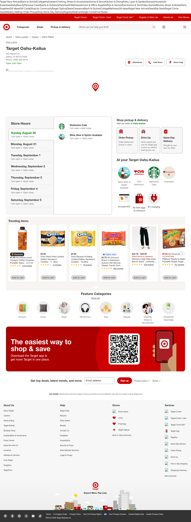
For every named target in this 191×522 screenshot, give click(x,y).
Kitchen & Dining (114, 1)
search (154, 27)
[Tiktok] (40, 516)
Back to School (29, 1)
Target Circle (89, 11)
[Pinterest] (5, 516)
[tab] (31, 134)
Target (9, 37)
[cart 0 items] (184, 27)
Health (67, 5)
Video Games (149, 5)
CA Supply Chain (60, 514)
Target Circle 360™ (125, 17)
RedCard (77, 11)
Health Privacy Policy (154, 514)
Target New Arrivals (10, 1)
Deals (70, 8)
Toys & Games (114, 5)
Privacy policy (141, 380)
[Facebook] (12, 516)
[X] (26, 516)
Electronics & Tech (132, 5)
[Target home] (6, 27)
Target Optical (59, 8)
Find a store (11, 42)
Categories (23, 27)
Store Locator (21, 37)
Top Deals (160, 8)
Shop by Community (41, 8)
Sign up (124, 380)
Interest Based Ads (136, 514)
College (41, 1)
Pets (61, 5)
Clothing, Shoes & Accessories (73, 1)
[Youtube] (33, 516)
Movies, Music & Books (168, 5)
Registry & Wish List (148, 17)
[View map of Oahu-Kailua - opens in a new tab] (95, 90)
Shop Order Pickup (27, 11)
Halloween (51, 1)
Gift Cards (25, 8)
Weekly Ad (11, 11)
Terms (155, 380)
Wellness (76, 5)
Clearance (78, 8)
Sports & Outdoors (49, 5)
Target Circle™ (80, 17)
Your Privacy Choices (117, 514)
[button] (17, 254)
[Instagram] (19, 516)
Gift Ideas (14, 8)
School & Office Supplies (94, 5)
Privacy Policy (75, 514)
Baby (14, 5)
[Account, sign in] (169, 27)
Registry (68, 11)
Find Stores (102, 11)
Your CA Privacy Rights (92, 514)
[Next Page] (182, 253)
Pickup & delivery (60, 27)
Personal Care (31, 5)
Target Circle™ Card (102, 17)
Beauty (20, 5)
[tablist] (30, 166)
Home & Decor (97, 1)
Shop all (95, 298)
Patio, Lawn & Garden (134, 1)
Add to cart (18, 277)
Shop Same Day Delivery (50, 11)
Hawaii (35, 37)
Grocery (150, 1)
